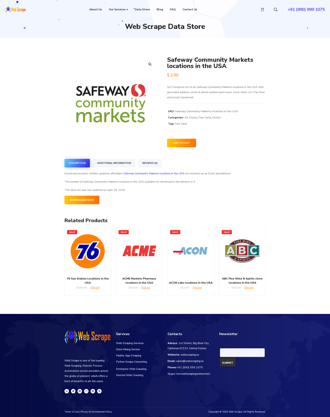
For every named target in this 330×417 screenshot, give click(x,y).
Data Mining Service (128, 349)
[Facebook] (80, 391)
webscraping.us (190, 355)
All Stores (190, 117)
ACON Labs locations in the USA (191, 283)
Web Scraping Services (130, 343)
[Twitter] (73, 391)
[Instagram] (86, 391)
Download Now (82, 200)
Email (224, 345)
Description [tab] (77, 163)
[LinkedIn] (66, 391)
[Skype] (99, 391)
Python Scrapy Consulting (131, 362)
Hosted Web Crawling (129, 375)
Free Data (205, 117)
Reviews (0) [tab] (149, 163)
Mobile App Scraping (128, 355)
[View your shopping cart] (262, 9)
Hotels (216, 117)
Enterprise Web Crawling (131, 369)
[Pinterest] (93, 391)
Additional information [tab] (114, 163)
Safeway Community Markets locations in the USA (154, 173)
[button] (150, 64)
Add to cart (181, 143)
